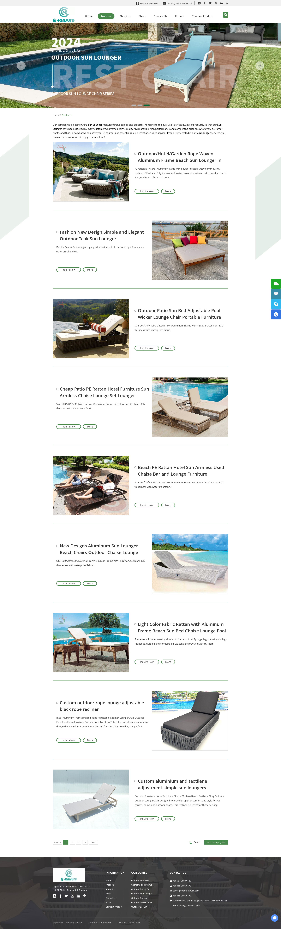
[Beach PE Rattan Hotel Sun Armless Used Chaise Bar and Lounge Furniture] (91, 485)
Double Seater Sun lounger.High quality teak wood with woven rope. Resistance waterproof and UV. (100, 249)
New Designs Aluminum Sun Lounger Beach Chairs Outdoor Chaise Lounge (99, 549)
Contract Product (202, 16)
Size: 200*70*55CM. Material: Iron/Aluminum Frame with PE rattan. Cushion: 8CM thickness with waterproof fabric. (100, 406)
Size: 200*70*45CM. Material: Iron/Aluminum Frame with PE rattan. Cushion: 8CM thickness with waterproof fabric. (178, 328)
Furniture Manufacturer (99, 922)
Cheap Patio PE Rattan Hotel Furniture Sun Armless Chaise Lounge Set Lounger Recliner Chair (104, 392)
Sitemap (83, 890)
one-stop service (74, 922)
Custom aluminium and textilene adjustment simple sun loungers (172, 784)
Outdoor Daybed (139, 898)
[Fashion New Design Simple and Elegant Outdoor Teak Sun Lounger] (190, 250)
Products (106, 16)
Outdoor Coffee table (141, 902)
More (168, 191)
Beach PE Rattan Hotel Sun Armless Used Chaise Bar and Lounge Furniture (181, 470)
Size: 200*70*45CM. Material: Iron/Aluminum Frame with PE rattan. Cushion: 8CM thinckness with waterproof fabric (178, 484)
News (142, 16)
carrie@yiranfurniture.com (180, 3)
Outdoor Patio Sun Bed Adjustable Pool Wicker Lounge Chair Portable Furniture (179, 313)
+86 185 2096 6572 (182, 895)
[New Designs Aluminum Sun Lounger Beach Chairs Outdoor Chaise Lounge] (190, 564)
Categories (139, 872)
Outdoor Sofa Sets (140, 880)
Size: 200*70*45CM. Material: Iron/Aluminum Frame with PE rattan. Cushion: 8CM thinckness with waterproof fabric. (100, 563)
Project (179, 16)
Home (88, 16)
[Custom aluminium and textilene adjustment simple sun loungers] (91, 799)
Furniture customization (128, 922)
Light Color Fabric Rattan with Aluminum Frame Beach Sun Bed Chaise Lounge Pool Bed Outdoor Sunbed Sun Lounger (182, 627)
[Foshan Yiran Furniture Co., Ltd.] (64, 14)
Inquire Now (147, 191)
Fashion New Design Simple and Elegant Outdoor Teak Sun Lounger (102, 235)
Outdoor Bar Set (139, 906)
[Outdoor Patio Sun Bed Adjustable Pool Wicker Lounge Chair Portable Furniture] (91, 328)
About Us (125, 16)
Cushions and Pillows (141, 884)
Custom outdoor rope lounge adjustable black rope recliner (102, 706)
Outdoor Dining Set (140, 889)
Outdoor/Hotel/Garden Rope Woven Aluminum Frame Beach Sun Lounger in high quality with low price (179, 157)
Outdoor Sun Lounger (142, 893)
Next (93, 842)
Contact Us (160, 16)
